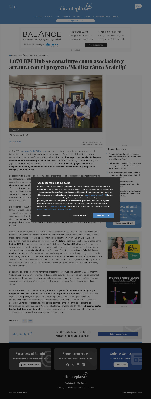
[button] (43, 215)
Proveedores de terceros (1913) (95, 195)
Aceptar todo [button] (103, 215)
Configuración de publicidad (57, 206)
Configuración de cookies (46, 209)
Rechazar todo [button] (80, 215)
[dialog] (75, 199)
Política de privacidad (64, 209)
